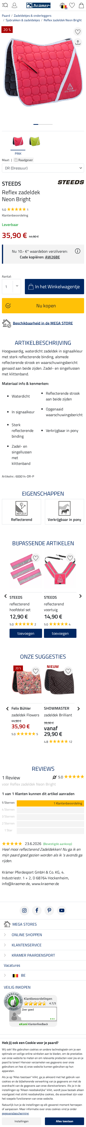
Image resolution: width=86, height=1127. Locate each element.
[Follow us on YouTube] (61, 910)
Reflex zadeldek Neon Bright (63, 20)
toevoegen (60, 633)
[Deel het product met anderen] (77, 42)
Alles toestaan (64, 1121)
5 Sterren (8, 802)
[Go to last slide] (6, 596)
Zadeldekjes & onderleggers (32, 15)
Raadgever (26, 159)
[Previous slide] (6, 145)
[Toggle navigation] (5, 5)
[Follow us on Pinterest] (49, 910)
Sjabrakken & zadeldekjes (23, 20)
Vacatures (12, 965)
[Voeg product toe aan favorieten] (77, 31)
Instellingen (21, 1121)
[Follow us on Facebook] (37, 910)
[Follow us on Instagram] (24, 910)
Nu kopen (46, 305)
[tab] (35, 124)
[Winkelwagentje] (81, 5)
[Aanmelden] (14, 5)
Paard (6, 15)
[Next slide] (80, 145)
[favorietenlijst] (72, 5)
